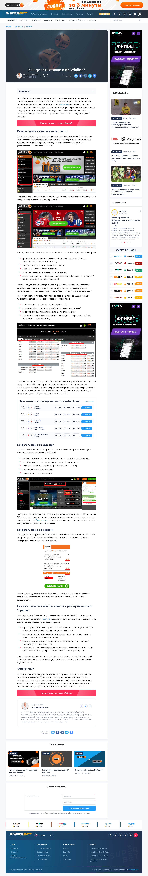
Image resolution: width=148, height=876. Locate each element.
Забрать (138, 256)
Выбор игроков (42, 852)
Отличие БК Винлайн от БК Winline (88, 770)
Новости (92, 20)
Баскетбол (67, 852)
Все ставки (67, 859)
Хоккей (65, 855)
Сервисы (23, 20)
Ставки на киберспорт (76, 20)
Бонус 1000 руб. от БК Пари (99, 852)
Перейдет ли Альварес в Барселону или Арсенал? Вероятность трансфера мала (125, 191)
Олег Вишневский (30, 75)
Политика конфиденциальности (18, 856)
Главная (8, 27)
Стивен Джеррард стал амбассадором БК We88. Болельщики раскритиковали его (124, 124)
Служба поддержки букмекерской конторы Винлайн (23, 771)
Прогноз (87, 407)
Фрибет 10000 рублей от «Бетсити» (98, 860)
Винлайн (29, 27)
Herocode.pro (133, 869)
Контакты (14, 848)
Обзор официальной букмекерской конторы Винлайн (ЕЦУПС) (125, 220)
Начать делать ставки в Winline (56, 693)
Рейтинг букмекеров (39, 14)
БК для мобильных (43, 855)
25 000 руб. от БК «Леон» (98, 848)
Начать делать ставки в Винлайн (56, 123)
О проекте (14, 852)
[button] (121, 242)
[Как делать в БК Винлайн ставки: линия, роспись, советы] (94, 76)
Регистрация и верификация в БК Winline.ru (55, 771)
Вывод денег (42, 520)
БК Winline (65, 104)
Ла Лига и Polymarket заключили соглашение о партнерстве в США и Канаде (125, 158)
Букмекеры (19, 27)
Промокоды (35, 20)
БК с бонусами (42, 859)
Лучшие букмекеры (44, 848)
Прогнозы (54, 14)
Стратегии (60, 20)
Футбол (66, 848)
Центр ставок (67, 14)
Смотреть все (89, 401)
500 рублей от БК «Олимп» (99, 855)
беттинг (47, 619)
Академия (79, 14)
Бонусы (90, 14)
